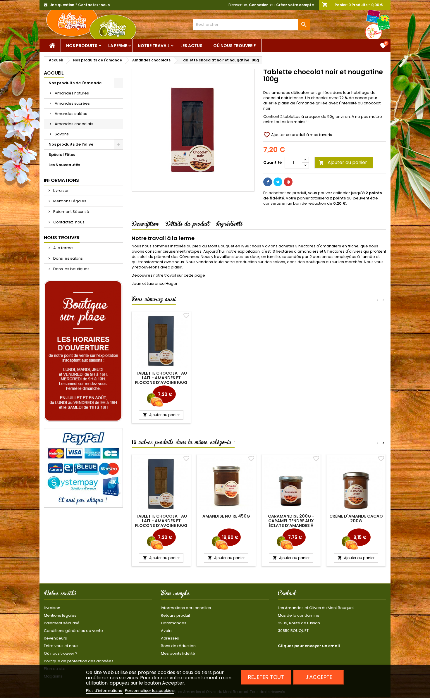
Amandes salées (71, 113)
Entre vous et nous (61, 646)
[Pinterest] (288, 181)
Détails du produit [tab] (187, 225)
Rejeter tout (266, 677)
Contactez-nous (68, 222)
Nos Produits (81, 46)
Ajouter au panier (343, 162)
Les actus (191, 46)
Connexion (259, 4)
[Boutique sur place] (83, 351)
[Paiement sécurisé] (83, 467)
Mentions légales (60, 615)
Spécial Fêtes (62, 154)
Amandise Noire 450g (226, 516)
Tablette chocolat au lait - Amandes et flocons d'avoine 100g (161, 377)
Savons (62, 134)
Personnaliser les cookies (149, 690)
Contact (287, 594)
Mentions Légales (69, 201)
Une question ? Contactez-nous (79, 4)
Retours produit (175, 615)
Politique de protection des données (78, 661)
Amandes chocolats (74, 124)
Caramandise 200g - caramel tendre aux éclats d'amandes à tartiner (291, 523)
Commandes (173, 623)
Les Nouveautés (64, 165)
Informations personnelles (186, 608)
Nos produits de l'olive (71, 144)
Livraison (61, 190)
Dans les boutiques (71, 269)
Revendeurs (55, 638)
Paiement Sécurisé (70, 211)
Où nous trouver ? (234, 46)
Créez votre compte (295, 4)
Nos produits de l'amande (75, 83)
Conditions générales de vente (73, 630)
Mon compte (175, 594)
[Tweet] (278, 181)
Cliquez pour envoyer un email (309, 646)
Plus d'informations (104, 690)
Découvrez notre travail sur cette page (168, 275)
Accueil (54, 73)
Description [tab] (145, 225)
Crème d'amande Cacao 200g (356, 518)
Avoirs (167, 630)
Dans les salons (67, 258)
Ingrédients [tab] (229, 225)
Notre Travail (154, 46)
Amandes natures (72, 93)
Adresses (170, 638)
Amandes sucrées (72, 103)
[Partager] (267, 181)
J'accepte (318, 677)
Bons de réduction (178, 646)
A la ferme (62, 248)
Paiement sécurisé (62, 623)
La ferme (117, 46)
